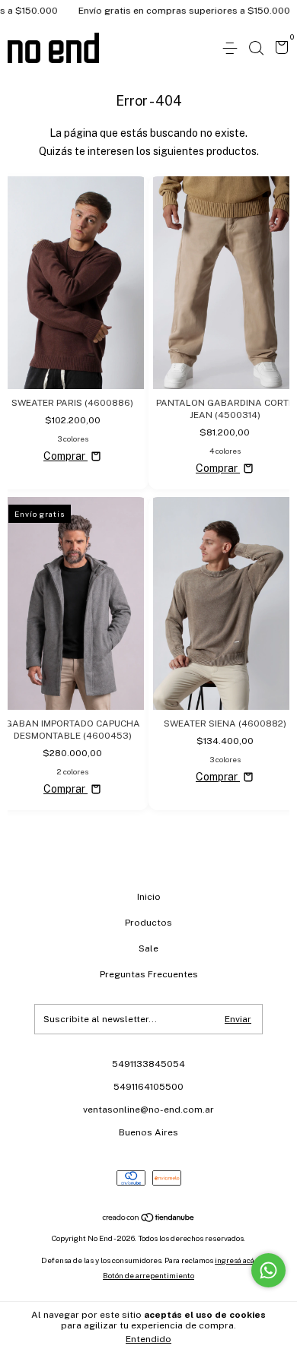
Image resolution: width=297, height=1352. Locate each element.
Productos (148, 922)
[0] (279, 49)
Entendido (148, 1339)
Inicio (149, 896)
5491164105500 (148, 1086)
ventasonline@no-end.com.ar (148, 1109)
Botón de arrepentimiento (148, 1275)
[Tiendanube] (148, 1219)
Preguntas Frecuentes (149, 974)
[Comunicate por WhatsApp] (268, 1270)
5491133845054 (148, 1064)
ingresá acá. (235, 1260)
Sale (148, 948)
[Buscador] (256, 49)
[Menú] (232, 49)
